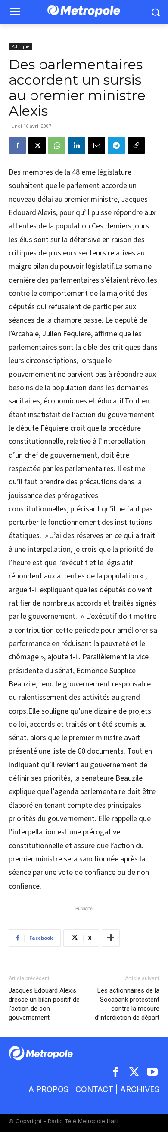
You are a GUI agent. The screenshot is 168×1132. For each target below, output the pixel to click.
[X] (37, 145)
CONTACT (94, 1089)
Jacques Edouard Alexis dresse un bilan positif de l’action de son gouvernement (44, 1004)
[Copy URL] (136, 145)
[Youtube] (153, 1073)
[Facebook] (17, 145)
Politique (20, 46)
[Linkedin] (76, 145)
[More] (111, 938)
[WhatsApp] (56, 145)
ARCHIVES (139, 1089)
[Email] (96, 145)
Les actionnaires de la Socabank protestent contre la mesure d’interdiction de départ (127, 1004)
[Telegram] (116, 145)
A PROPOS (48, 1089)
